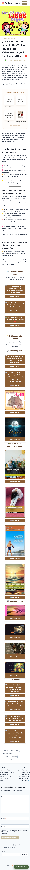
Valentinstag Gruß (7, 759)
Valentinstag (6, 38)
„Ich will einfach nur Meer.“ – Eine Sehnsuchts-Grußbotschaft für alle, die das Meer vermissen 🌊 (24, 774)
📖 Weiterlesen (15, 296)
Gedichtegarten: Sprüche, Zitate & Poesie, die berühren (13, 846)
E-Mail (3, 826)
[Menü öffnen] (24, 3)
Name (3, 819)
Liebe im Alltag (15, 750)
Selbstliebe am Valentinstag (10, 756)
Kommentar (5, 797)
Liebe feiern (6, 750)
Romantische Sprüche (8, 753)
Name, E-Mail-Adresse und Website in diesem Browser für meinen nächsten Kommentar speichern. (15, 832)
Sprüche (12, 38)
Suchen (4, 852)
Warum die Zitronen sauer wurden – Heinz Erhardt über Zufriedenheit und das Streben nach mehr (7, 774)
